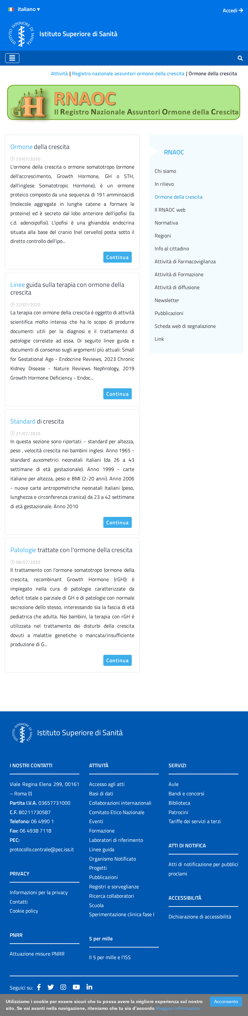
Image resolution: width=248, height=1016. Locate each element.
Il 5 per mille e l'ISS (110, 957)
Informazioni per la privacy (39, 892)
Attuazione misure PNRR (37, 954)
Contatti (19, 902)
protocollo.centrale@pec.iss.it (42, 849)
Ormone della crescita (178, 197)
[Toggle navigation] (12, 58)
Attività (59, 73)
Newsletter (167, 300)
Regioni (163, 235)
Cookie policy (24, 911)
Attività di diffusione (177, 287)
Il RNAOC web (170, 210)
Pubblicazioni (169, 313)
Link (159, 339)
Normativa (166, 222)
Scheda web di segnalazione (185, 326)
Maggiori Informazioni (178, 1008)
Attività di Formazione (179, 274)
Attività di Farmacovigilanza (185, 261)
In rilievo (164, 184)
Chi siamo (165, 171)
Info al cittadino (172, 248)
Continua (117, 257)
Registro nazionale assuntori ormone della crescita (128, 73)
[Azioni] (11, 9)
